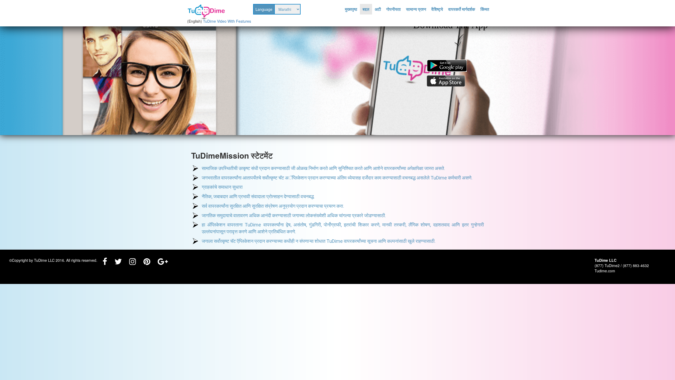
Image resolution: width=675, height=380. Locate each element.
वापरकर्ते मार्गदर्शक (461, 9)
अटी (378, 9)
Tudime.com (605, 270)
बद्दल (366, 9)
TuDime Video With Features (227, 21)
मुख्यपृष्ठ (351, 9)
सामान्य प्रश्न (416, 9)
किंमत (484, 9)
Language (263, 9)
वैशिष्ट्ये (437, 9)
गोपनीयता (393, 9)
